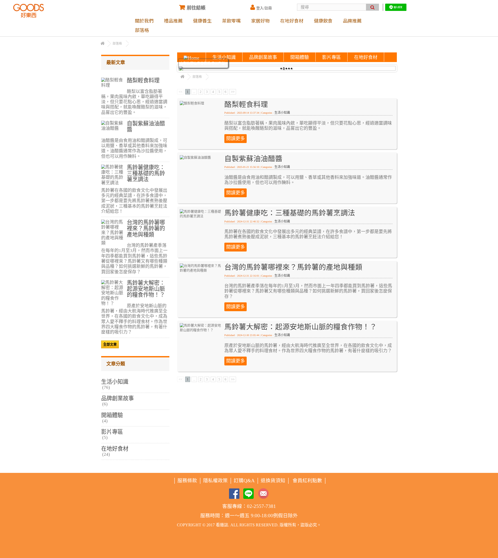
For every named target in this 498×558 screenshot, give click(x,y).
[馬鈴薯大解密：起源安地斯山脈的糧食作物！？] (201, 327)
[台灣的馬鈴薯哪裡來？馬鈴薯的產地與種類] (201, 268)
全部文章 (110, 344)
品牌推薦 (352, 20)
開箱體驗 (299, 57)
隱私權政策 (215, 480)
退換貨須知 (273, 480)
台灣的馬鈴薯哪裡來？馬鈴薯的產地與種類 (293, 267)
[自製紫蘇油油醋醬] (195, 157)
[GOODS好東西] (28, 11)
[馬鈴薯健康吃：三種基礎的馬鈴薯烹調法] (201, 213)
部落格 (142, 30)
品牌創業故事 (263, 57)
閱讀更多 (235, 138)
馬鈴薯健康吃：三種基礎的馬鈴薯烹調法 (289, 213)
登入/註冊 (264, 8)
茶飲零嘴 (231, 20)
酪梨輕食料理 (246, 104)
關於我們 (144, 20)
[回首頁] (102, 43)
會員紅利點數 (307, 480)
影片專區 (331, 57)
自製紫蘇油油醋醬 (253, 159)
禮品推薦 (173, 20)
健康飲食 (323, 20)
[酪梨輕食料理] (192, 103)
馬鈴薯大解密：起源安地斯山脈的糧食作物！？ (300, 327)
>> (232, 92)
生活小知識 (224, 57)
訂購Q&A (244, 480)
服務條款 (187, 480)
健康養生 (202, 20)
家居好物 (260, 20)
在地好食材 (291, 20)
